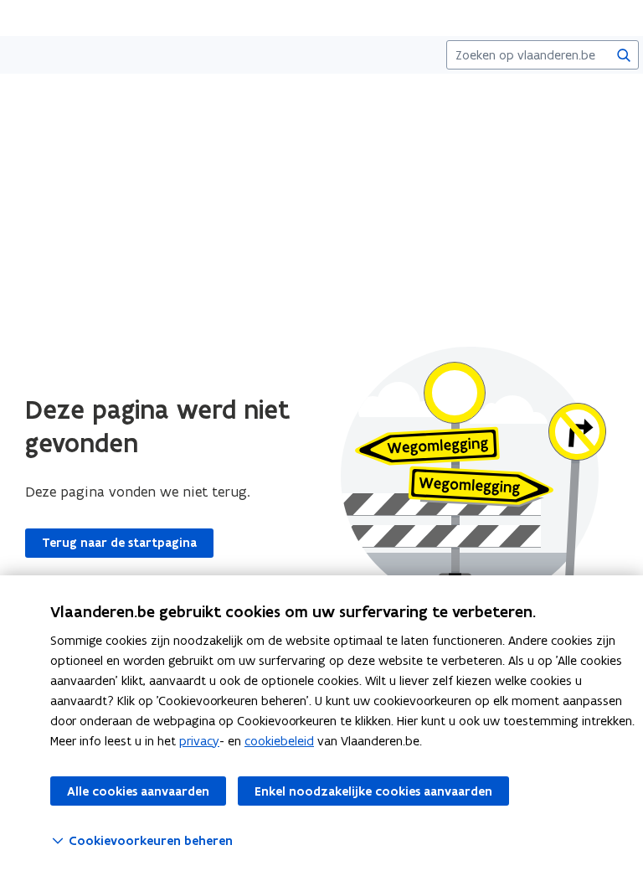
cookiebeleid (279, 741)
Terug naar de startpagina (119, 542)
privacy (199, 741)
